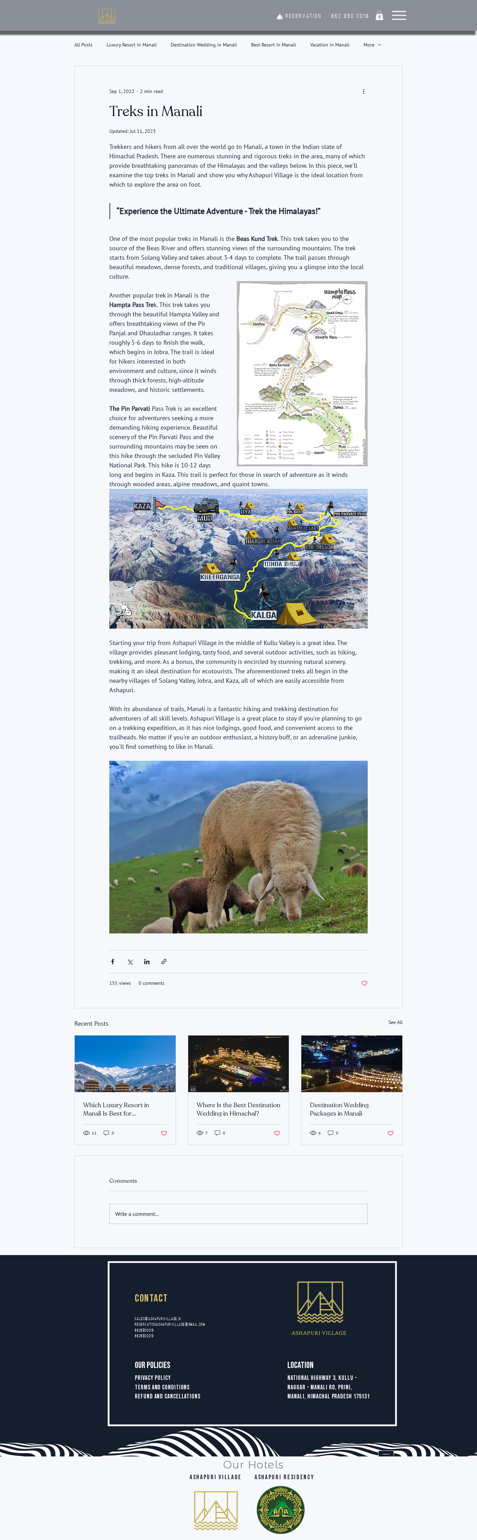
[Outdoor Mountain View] (125, 1064)
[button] (379, 15)
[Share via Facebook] (112, 961)
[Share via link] (164, 961)
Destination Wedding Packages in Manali (339, 1109)
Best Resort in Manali (273, 45)
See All (395, 1022)
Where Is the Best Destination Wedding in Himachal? (238, 1109)
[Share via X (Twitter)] (129, 961)
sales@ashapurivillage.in (158, 1319)
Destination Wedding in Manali (204, 45)
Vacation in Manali (330, 45)
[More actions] (363, 91)
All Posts (83, 45)
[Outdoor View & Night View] (238, 1064)
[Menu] (399, 15)
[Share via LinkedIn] (147, 961)
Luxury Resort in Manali (132, 45)
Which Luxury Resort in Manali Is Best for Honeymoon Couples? (116, 1109)
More (369, 45)
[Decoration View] (351, 1064)
